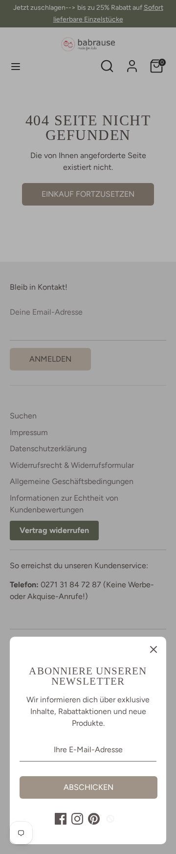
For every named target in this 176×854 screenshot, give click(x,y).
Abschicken (88, 787)
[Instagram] (77, 819)
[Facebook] (60, 819)
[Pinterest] (94, 819)
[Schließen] (153, 649)
